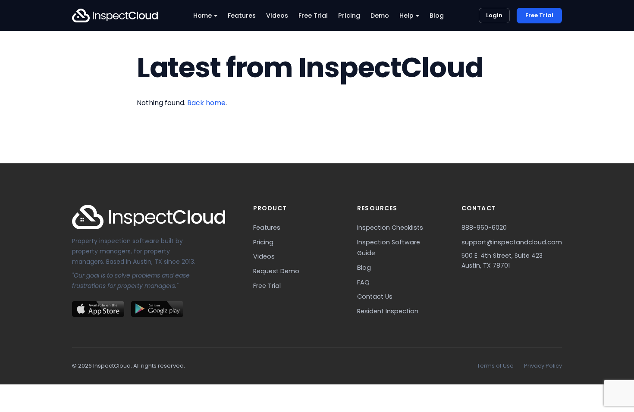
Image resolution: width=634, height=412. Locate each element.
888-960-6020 (484, 227)
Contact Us (374, 296)
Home (202, 15)
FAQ (363, 282)
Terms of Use (495, 366)
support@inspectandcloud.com (511, 242)
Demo (379, 15)
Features (242, 15)
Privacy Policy (543, 366)
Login (494, 15)
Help (406, 15)
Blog (437, 15)
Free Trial (313, 15)
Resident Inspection (387, 311)
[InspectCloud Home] (115, 15)
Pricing (349, 15)
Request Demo (276, 271)
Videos (277, 15)
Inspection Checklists (390, 227)
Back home (206, 103)
